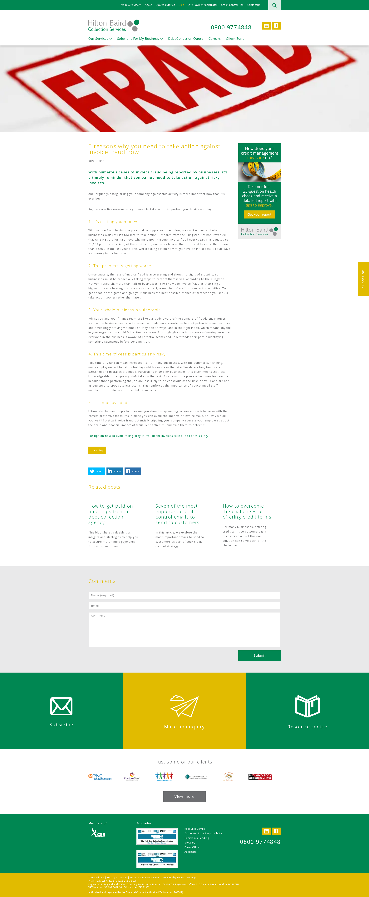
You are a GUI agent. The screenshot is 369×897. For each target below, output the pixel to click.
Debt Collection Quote (185, 38)
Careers (215, 38)
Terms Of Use (96, 877)
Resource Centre (194, 828)
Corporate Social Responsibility (203, 833)
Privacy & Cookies (117, 877)
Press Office (191, 847)
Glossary (189, 842)
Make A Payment (131, 5)
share (117, 471)
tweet (99, 471)
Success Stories (165, 5)
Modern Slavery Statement (145, 877)
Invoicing (97, 450)
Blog (181, 5)
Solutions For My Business (138, 38)
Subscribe (363, 279)
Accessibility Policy (173, 877)
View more (184, 796)
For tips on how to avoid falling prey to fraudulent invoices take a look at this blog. (148, 436)
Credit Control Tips (232, 5)
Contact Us (253, 5)
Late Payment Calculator (202, 5)
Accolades (190, 851)
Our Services (98, 38)
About (148, 5)
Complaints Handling (196, 838)
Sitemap (191, 877)
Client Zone (235, 38)
